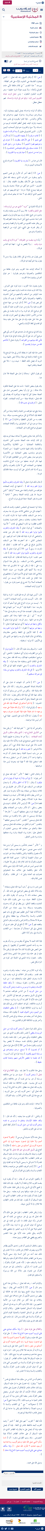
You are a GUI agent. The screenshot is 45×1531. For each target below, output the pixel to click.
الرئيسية (38, 53)
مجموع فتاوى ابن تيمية (28, 53)
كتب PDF (35, 23)
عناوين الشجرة (25, 1489)
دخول (7, 2)
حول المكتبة (33, 32)
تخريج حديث (13, 1489)
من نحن (9, 1501)
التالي (6, 1473)
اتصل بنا (16, 1501)
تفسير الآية (37, 1489)
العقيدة (19, 53)
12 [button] (20, 71)
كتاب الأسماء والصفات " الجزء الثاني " (32, 56)
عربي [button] (39, 3)
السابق (11, 1473)
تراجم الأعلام (33, 46)
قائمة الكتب (34, 37)
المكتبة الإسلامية (25, 17)
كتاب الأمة (34, 28)
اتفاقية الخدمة (26, 1501)
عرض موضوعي (33, 42)
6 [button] (36, 70)
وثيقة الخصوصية (38, 1501)
